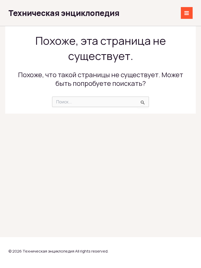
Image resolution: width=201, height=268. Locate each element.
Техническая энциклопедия (63, 13)
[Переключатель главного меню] (187, 13)
